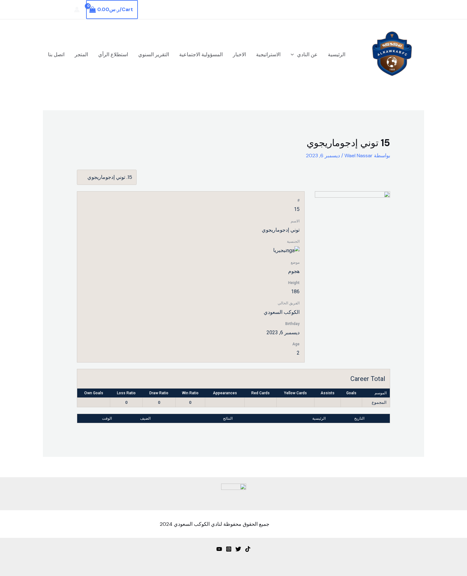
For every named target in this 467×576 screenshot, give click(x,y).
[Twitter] (55, 10)
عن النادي (307, 54)
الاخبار (239, 54)
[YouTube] (219, 549)
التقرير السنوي (153, 54)
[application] (294, 55)
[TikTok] (248, 549)
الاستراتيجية (268, 54)
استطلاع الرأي (113, 54)
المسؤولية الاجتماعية (201, 54)
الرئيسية (336, 54)
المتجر (81, 54)
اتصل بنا (56, 54)
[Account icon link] (77, 9)
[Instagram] (46, 10)
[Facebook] (65, 10)
